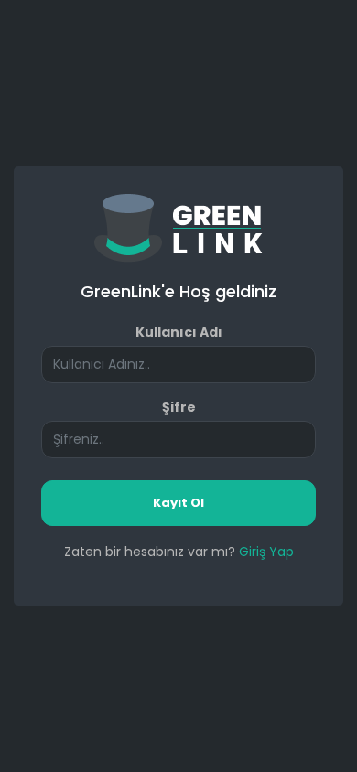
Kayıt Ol (178, 502)
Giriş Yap (266, 551)
